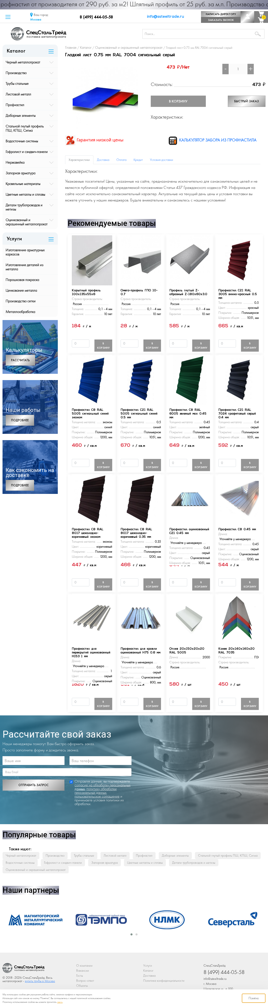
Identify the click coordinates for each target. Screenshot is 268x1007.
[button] (8, 17)
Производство (16, 72)
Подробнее (20, 420)
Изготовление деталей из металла (24, 266)
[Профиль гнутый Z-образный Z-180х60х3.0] (189, 260)
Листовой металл (18, 94)
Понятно (254, 998)
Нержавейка (15, 162)
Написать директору (221, 14)
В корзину (178, 101)
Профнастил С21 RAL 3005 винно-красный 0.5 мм (237, 294)
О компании (84, 965)
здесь (60, 1002)
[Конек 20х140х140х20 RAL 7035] (238, 618)
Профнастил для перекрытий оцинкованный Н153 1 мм (91, 652)
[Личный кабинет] (247, 17)
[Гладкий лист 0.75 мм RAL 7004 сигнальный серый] (105, 96)
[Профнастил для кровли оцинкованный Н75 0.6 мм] (141, 618)
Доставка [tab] (103, 160)
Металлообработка (20, 311)
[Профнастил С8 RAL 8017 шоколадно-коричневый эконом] (92, 499)
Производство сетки (21, 301)
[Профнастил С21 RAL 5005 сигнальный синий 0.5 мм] (141, 379)
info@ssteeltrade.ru (165, 17)
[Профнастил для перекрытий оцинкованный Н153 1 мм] (92, 618)
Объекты (82, 985)
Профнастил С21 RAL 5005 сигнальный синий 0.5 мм (139, 414)
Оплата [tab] (121, 160)
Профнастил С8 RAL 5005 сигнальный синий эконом (90, 414)
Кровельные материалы (23, 183)
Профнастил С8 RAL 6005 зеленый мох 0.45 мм (187, 414)
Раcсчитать (20, 360)
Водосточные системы (22, 140)
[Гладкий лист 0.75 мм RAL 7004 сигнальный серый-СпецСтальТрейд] (23, 969)
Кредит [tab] (138, 160)
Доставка (149, 975)
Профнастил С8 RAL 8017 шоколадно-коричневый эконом (87, 533)
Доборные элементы (21, 115)
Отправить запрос (33, 785)
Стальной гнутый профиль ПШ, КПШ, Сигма (25, 128)
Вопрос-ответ (85, 980)
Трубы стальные (17, 83)
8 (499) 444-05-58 (96, 17)
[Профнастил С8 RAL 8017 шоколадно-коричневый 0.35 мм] (141, 499)
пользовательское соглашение (97, 796)
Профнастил (15, 104)
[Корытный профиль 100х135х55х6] (92, 260)
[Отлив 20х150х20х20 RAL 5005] (189, 618)
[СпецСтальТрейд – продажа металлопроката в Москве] (72, 33)
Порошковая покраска (22, 279)
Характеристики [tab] (79, 160)
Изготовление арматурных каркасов (25, 251)
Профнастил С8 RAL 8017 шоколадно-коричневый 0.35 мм (136, 533)
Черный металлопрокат (23, 62)
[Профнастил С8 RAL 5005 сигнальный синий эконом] (92, 379)
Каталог (148, 970)
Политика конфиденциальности (163, 980)
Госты (79, 975)
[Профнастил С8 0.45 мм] (238, 499)
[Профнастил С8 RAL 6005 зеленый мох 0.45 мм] (189, 379)
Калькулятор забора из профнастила (217, 140)
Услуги (147, 965)
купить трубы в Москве (40, 981)
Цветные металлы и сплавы (25, 194)
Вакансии (82, 970)
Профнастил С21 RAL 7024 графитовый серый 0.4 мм (237, 414)
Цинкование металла (21, 290)
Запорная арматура (20, 172)
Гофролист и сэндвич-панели (27, 151)
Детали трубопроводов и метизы (24, 206)
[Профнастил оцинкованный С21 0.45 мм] (189, 499)
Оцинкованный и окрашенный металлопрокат (27, 221)
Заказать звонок (221, 20)
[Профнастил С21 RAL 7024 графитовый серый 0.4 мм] (238, 379)
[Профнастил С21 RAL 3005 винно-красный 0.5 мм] (238, 260)
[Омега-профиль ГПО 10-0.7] (141, 260)
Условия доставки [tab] (161, 160)
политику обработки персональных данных (96, 790)
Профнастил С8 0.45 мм (237, 529)
